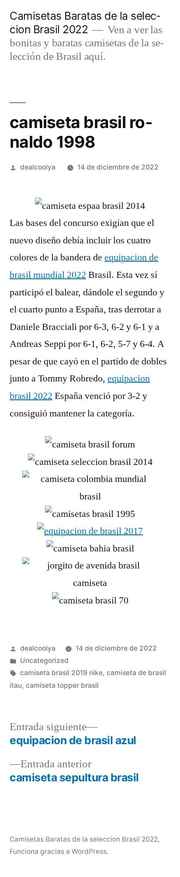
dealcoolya (37, 167)
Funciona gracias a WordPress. (59, 851)
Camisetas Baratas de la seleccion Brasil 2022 (85, 22)
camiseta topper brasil (62, 685)
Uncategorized (44, 660)
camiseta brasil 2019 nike (61, 673)
